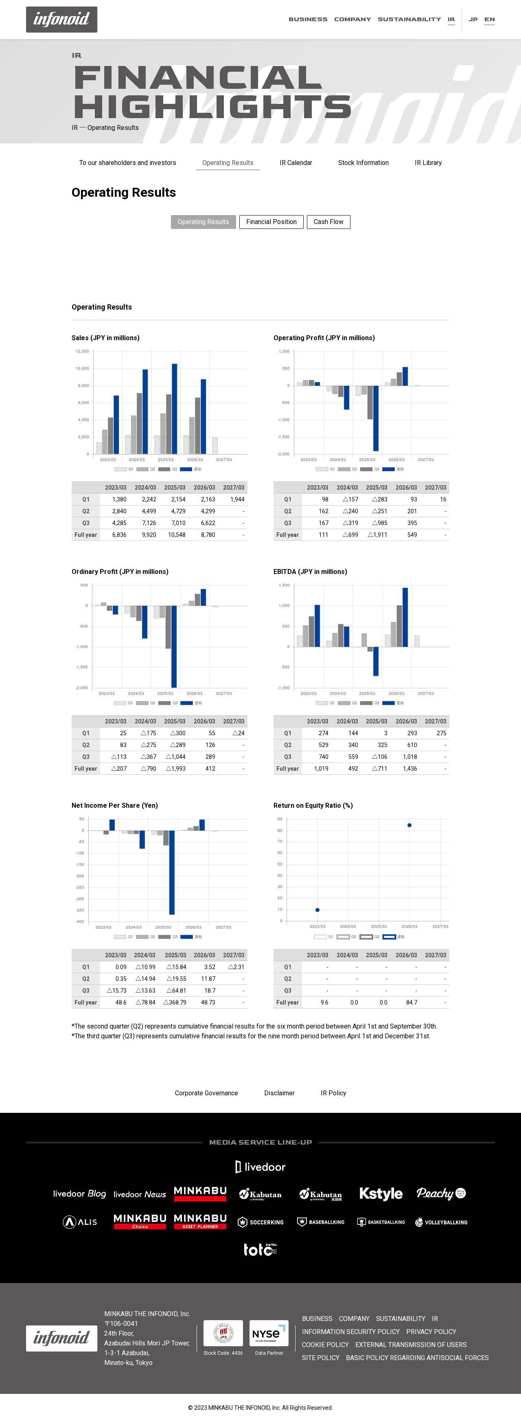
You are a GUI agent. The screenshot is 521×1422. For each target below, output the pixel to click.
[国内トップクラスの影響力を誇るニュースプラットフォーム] (140, 1194)
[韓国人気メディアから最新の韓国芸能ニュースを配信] (381, 1194)
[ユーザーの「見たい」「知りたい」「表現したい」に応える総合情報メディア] (260, 1166)
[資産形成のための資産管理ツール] (200, 1222)
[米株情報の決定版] (321, 1194)
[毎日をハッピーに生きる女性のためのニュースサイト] (441, 1194)
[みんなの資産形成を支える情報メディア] (200, 1194)
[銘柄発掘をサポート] (260, 1194)
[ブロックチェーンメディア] (80, 1222)
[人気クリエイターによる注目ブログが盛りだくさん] (80, 1194)
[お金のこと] (140, 1222)
